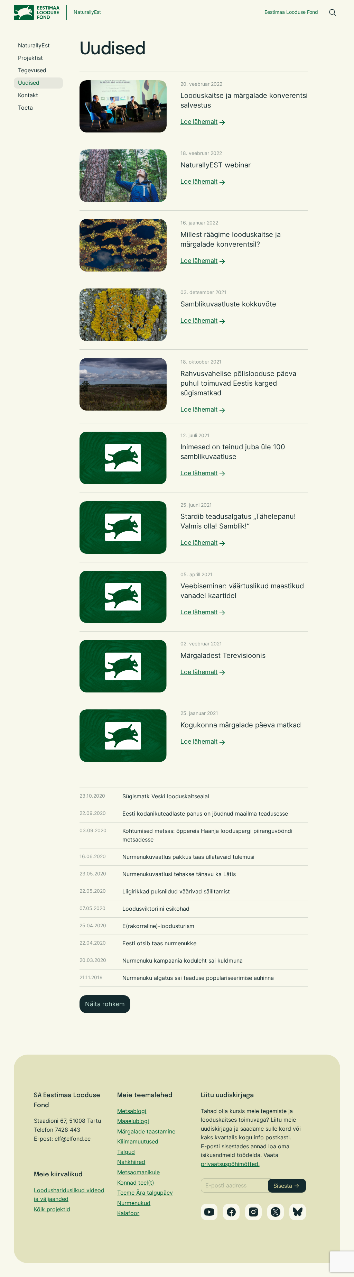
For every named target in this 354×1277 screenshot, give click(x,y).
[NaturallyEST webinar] (194, 175)
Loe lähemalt (199, 121)
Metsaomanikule (138, 1172)
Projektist (30, 57)
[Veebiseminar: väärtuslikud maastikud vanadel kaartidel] (194, 597)
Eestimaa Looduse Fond (291, 12)
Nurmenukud (133, 1203)
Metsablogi (131, 1111)
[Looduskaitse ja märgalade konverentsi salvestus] (194, 106)
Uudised (28, 82)
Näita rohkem (105, 1004)
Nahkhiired (131, 1161)
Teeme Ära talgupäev (145, 1192)
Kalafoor (128, 1213)
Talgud (126, 1151)
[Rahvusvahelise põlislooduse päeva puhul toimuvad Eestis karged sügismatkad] (194, 386)
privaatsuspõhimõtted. (230, 1163)
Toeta (25, 107)
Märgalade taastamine (146, 1131)
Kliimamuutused (137, 1141)
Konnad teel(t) (135, 1182)
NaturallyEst (87, 12)
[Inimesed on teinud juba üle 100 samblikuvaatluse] (194, 458)
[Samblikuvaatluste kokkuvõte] (194, 314)
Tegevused (32, 70)
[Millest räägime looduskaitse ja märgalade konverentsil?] (194, 245)
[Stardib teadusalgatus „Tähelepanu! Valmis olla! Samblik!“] (194, 527)
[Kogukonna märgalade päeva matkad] (194, 735)
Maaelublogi (133, 1121)
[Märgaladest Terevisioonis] (194, 666)
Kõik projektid (52, 1209)
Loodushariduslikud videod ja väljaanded (69, 1195)
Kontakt (28, 95)
